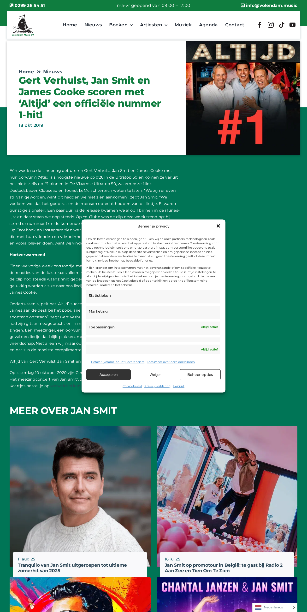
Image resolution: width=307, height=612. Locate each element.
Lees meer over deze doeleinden (171, 362)
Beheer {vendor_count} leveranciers (117, 362)
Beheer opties (200, 374)
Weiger (155, 375)
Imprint (178, 386)
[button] (218, 226)
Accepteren (109, 375)
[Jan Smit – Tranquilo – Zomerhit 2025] (80, 427)
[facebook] (260, 25)
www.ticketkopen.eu (70, 386)
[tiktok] (282, 25)
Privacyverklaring (157, 386)
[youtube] (292, 25)
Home (26, 72)
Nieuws (52, 72)
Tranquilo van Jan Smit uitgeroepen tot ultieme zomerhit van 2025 (72, 567)
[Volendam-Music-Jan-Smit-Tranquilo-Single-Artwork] (80, 579)
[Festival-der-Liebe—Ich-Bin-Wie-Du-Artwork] (227, 579)
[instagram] (271, 25)
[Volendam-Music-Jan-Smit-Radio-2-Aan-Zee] (227, 427)
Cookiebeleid (132, 386)
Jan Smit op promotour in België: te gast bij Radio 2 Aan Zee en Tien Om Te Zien (224, 567)
